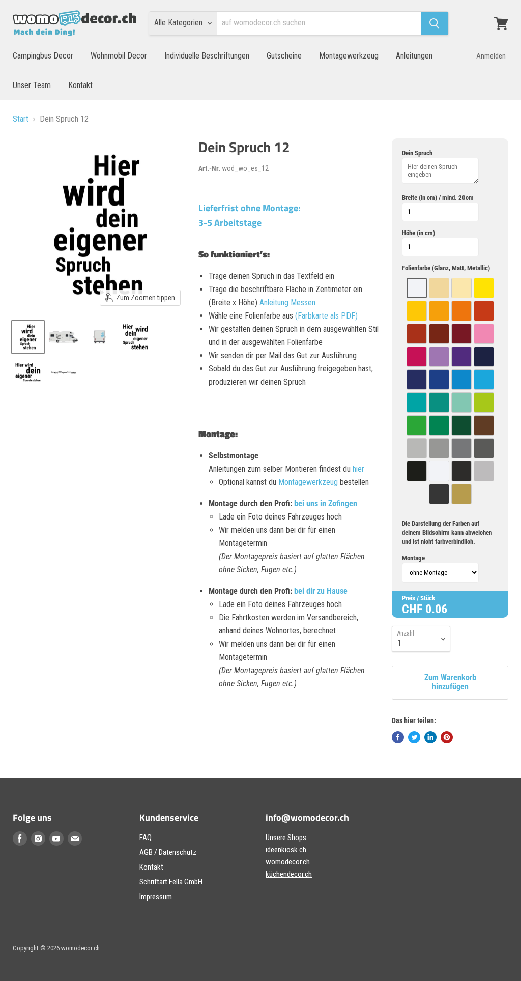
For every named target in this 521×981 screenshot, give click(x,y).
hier (358, 469)
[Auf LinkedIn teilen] (430, 737)
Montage (413, 558)
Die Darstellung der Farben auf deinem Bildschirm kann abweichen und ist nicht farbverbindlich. (447, 532)
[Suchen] (434, 23)
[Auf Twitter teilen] (414, 737)
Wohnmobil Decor (119, 56)
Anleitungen (414, 56)
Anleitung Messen (287, 302)
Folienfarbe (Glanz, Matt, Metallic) (446, 268)
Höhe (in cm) (418, 233)
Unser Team (32, 85)
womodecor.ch (288, 862)
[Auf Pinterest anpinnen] (447, 737)
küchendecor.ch (289, 874)
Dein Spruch (417, 153)
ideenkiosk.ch (286, 849)
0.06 (436, 609)
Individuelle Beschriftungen (206, 56)
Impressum (155, 896)
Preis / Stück (418, 598)
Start (20, 119)
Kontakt (80, 85)
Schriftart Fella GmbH (170, 881)
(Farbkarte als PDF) (326, 316)
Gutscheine (284, 56)
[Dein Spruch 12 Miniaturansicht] (28, 337)
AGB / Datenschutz (167, 852)
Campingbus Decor (43, 56)
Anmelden (491, 56)
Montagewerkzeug (349, 56)
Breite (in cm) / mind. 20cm (438, 197)
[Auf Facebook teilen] (398, 737)
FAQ (145, 837)
